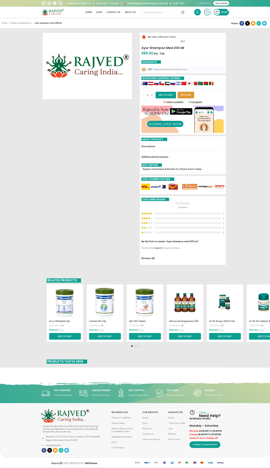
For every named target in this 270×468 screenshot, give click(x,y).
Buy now (186, 95)
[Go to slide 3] (138, 346)
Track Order (221, 3)
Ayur (182, 41)
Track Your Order (176, 423)
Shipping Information (121, 436)
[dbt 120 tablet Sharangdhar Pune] (145, 302)
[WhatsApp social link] (60, 3)
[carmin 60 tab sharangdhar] (105, 302)
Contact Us (148, 433)
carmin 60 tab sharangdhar (97, 323)
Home (4, 22)
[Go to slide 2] (135, 346)
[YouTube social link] (54, 3)
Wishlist (172, 433)
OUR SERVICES (150, 412)
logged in (158, 247)
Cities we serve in (151, 439)
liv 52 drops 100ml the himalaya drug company (223, 323)
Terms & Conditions (121, 417)
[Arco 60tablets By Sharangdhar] (65, 302)
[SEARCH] (182, 12)
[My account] (197, 12)
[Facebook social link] (43, 3)
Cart (170, 428)
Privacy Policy (118, 423)
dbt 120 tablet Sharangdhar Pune (140, 323)
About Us (147, 428)
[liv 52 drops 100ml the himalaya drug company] (225, 302)
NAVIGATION (175, 412)
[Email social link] (253, 23)
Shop (144, 423)
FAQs (114, 442)
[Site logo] (53, 12)
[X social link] (247, 23)
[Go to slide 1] (132, 346)
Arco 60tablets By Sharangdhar (59, 323)
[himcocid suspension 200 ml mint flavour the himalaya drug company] (185, 302)
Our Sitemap (117, 447)
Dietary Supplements (21, 22)
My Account (174, 439)
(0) (62, 325)
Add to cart (166, 95)
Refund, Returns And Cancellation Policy (121, 430)
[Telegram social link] (264, 23)
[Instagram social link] (49, 3)
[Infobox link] (58, 393)
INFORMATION (119, 412)
